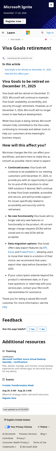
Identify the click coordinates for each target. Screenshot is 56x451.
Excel (11, 252)
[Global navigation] (3, 32)
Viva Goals (15, 39)
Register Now (9, 398)
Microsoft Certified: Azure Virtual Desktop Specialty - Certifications (24, 360)
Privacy (20, 438)
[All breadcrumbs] (5, 39)
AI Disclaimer (9, 433)
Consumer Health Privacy (14, 442)
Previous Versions (28, 433)
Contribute (7, 438)
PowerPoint (26, 252)
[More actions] (51, 39)
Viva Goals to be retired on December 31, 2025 (28, 69)
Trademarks (8, 446)
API (45, 247)
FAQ (4, 307)
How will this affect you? (17, 73)
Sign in (50, 32)
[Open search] (42, 32)
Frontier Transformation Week (18, 385)
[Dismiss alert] (51, 4)
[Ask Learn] (45, 39)
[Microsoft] (28, 33)
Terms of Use (39, 442)
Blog (42, 433)
